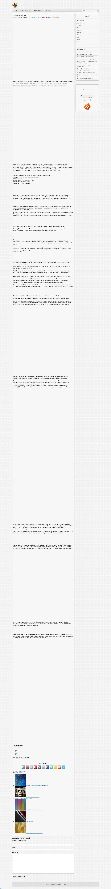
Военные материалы (81, 23)
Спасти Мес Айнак (88, 54)
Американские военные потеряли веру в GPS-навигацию (37, 785)
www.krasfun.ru (54, 884)
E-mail (13, 847)
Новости (79, 34)
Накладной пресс (89, 78)
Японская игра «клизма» (90, 72)
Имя (13, 843)
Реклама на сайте (25, 10)
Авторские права (37, 10)
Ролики (78, 37)
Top (1, 888)
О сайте (16, 10)
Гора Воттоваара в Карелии (90, 59)
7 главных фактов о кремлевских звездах (34, 809)
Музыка (79, 32)
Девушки (79, 25)
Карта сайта (47, 10)
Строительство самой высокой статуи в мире (23, 798)
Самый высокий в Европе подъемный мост (34, 833)
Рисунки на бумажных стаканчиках (32, 797)
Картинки (20, 771)
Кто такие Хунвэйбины (89, 56)
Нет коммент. (32, 17)
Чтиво (24, 771)
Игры (78, 27)
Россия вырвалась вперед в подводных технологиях (87, 62)
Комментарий (15, 852)
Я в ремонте (80, 41)
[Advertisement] (43, 91)
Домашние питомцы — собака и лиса (85, 69)
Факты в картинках (29, 821)
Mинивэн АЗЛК (88, 52)
